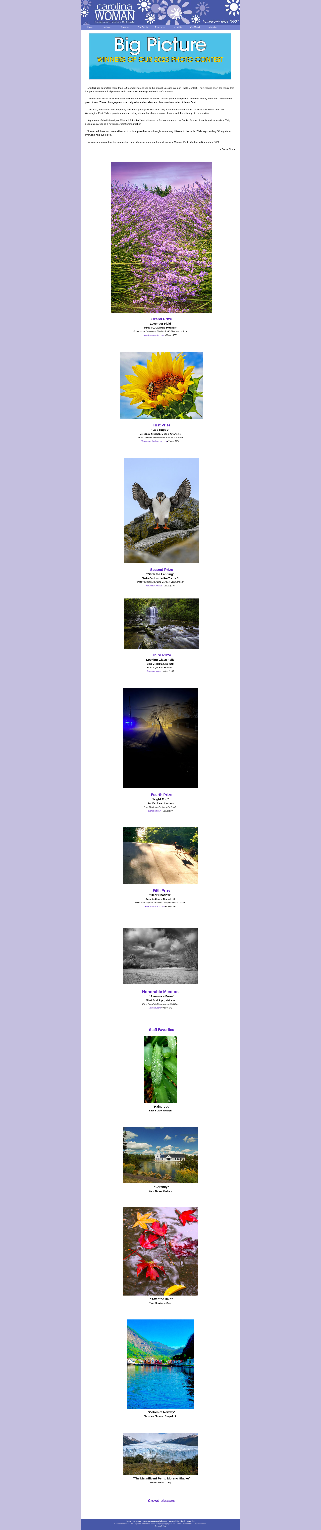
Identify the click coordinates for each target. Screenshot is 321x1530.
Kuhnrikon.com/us (154, 586)
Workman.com (154, 811)
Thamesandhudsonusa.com (154, 441)
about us (163, 1521)
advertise (191, 1521)
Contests (125, 27)
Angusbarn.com (154, 671)
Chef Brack (195, 27)
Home (90, 27)
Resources (160, 27)
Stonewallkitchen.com (155, 907)
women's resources (151, 1521)
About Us (178, 27)
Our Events (143, 27)
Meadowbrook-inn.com (154, 335)
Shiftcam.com (154, 1008)
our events (137, 1521)
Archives (107, 27)
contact (172, 1521)
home (129, 1521)
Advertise (212, 27)
